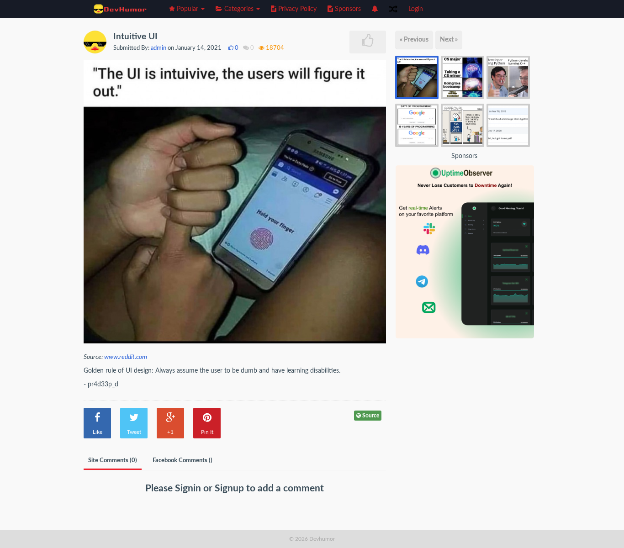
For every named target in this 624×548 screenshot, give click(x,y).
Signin (189, 488)
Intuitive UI (135, 36)
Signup (230, 488)
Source (370, 415)
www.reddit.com (125, 357)
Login (415, 9)
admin (158, 48)
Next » (449, 40)
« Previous (414, 40)
